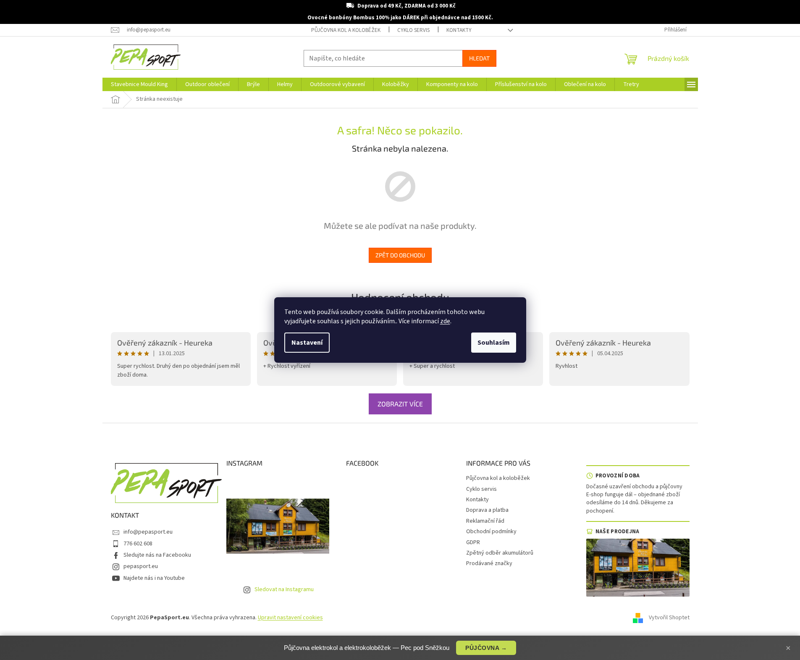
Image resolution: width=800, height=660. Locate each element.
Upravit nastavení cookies (290, 617)
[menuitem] (139, 84)
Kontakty (459, 30)
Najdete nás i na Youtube (154, 578)
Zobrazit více (400, 404)
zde (445, 321)
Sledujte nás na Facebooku (157, 555)
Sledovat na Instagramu (284, 589)
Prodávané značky (489, 563)
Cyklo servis (413, 30)
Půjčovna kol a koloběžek (345, 30)
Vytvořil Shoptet (669, 617)
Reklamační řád (485, 521)
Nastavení (307, 342)
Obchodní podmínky (491, 531)
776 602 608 (137, 544)
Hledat (479, 58)
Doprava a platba (487, 510)
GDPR (473, 542)
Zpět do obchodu (400, 255)
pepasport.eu (140, 566)
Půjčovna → (486, 647)
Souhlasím (493, 342)
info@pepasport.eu (148, 532)
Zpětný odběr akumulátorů (499, 553)
